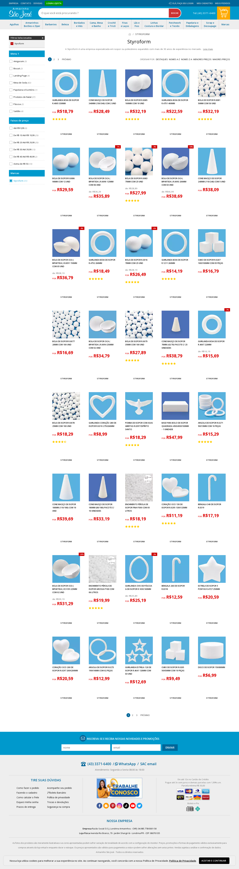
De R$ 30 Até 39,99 (24, 149)
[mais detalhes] (66, 126)
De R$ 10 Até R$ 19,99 (25, 135)
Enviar (170, 747)
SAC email (148, 764)
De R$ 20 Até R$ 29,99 (25, 142)
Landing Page (21, 75)
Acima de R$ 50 (22, 163)
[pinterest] (113, 806)
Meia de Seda (22, 82)
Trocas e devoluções (58, 802)
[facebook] (99, 806)
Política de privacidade (58, 797)
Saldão (18, 111)
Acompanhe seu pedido (59, 787)
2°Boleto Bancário (56, 792)
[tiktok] (126, 806)
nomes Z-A (186, 59)
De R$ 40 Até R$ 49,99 (25, 156)
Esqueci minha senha (27, 802)
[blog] (106, 806)
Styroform (20, 180)
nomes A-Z (174, 59)
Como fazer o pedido (28, 787)
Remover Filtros (43, 40)
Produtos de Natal (24, 97)
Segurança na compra (58, 806)
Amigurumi (20, 61)
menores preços (202, 59)
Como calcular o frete (28, 797)
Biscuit (17, 68)
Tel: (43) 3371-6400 (204, 13)
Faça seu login (185, 3)
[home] (20, 13)
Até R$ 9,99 (20, 128)
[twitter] (139, 806)
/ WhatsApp (124, 764)
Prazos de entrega (26, 806)
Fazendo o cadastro (27, 792)
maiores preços (221, 59)
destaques (162, 59)
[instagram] (119, 806)
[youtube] (133, 806)
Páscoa (18, 104)
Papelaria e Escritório (25, 89)
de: (91, 191)
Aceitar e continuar (213, 860)
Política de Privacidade (182, 860)
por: (54, 112)
